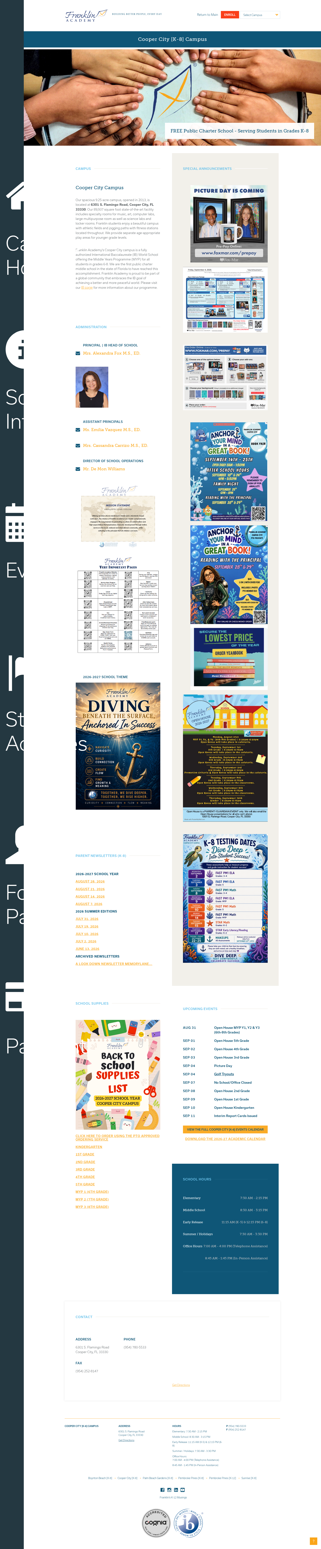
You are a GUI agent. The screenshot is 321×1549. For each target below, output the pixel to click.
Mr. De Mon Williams (104, 468)
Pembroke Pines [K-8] (191, 1478)
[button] (313, 1541)
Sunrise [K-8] (249, 1478)
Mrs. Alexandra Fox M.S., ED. (111, 353)
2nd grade (85, 1162)
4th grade (85, 1177)
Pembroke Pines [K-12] (223, 1478)
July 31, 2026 (87, 919)
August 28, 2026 (90, 881)
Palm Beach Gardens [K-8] (158, 1478)
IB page (87, 287)
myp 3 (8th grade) (92, 1207)
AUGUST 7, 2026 (89, 904)
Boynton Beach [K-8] (100, 1478)
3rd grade (85, 1169)
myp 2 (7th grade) (92, 1199)
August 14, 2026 (90, 896)
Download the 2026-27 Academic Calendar (225, 1139)
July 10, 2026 (87, 934)
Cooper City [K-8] (128, 1478)
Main (207, 14)
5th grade (85, 1184)
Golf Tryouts (224, 1074)
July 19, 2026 (87, 926)
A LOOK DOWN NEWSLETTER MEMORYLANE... (114, 964)
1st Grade (85, 1154)
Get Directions (181, 1385)
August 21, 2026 (90, 889)
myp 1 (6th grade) (92, 1191)
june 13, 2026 (87, 948)
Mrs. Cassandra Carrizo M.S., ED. (115, 445)
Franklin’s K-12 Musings (173, 1497)
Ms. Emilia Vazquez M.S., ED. (112, 429)
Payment (15, 1045)
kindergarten (89, 1147)
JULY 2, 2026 (86, 941)
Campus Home (15, 255)
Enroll (230, 14)
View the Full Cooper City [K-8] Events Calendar (225, 1129)
